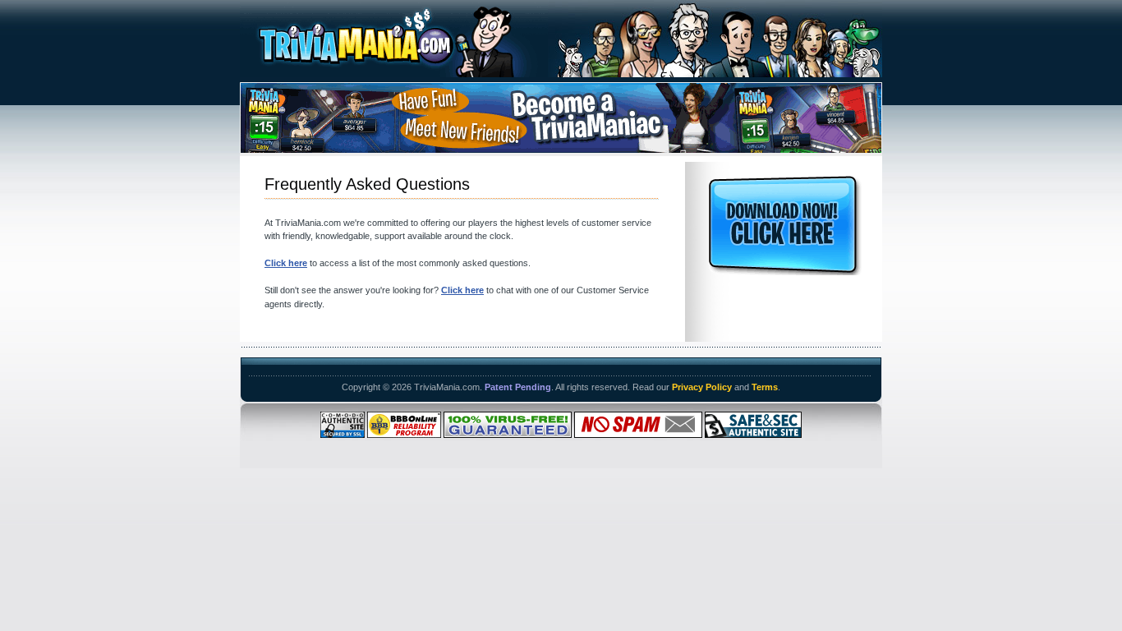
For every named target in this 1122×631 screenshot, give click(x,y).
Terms (765, 387)
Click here (285, 263)
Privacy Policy (702, 387)
